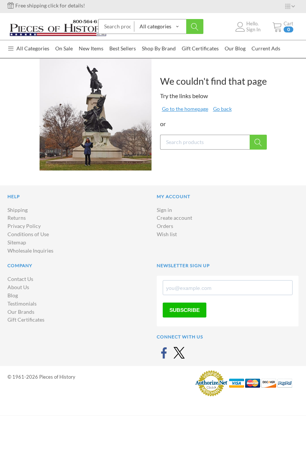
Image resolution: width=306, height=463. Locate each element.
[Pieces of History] (57, 27)
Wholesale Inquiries (30, 250)
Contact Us (20, 279)
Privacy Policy (24, 226)
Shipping (17, 210)
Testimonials (22, 303)
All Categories (32, 48)
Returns (16, 218)
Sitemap (16, 242)
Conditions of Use (28, 234)
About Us (18, 287)
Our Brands (20, 312)
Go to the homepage (185, 109)
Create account (174, 218)
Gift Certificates (25, 319)
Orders (165, 226)
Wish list (167, 234)
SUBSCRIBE (184, 310)
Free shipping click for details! (49, 5)
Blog (12, 295)
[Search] (194, 26)
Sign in (164, 210)
